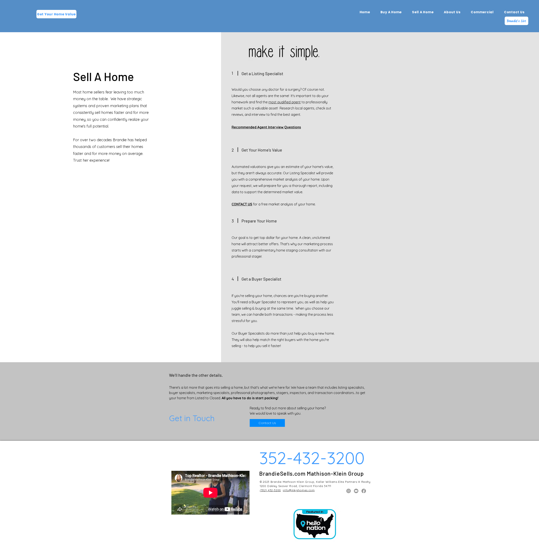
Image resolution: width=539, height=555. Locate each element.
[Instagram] (348, 491)
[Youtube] (356, 491)
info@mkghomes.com (299, 490)
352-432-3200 (312, 457)
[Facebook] (364, 491)
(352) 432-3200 (270, 490)
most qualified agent (284, 102)
